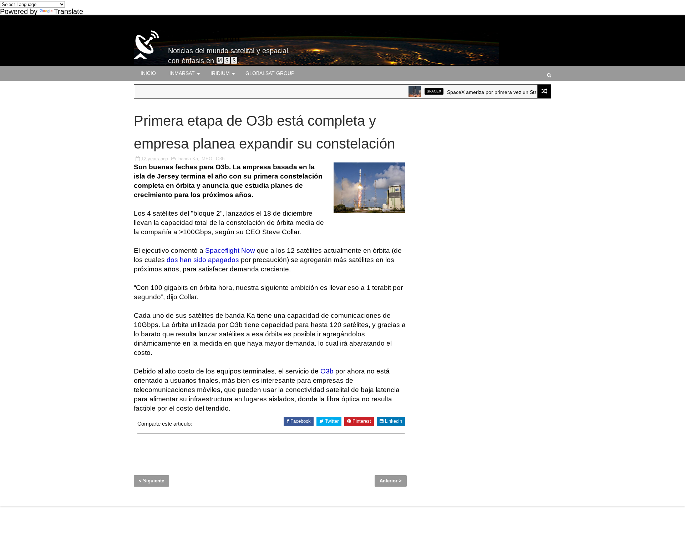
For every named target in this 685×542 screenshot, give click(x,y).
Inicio (148, 73)
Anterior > (391, 480)
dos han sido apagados (203, 260)
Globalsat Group (269, 73)
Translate (68, 11)
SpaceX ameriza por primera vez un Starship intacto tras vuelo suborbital (520, 92)
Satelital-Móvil (203, 37)
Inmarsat (182, 73)
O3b (220, 158)
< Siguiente (151, 480)
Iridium (220, 73)
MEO (207, 158)
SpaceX (425, 91)
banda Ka (188, 158)
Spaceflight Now (230, 250)
